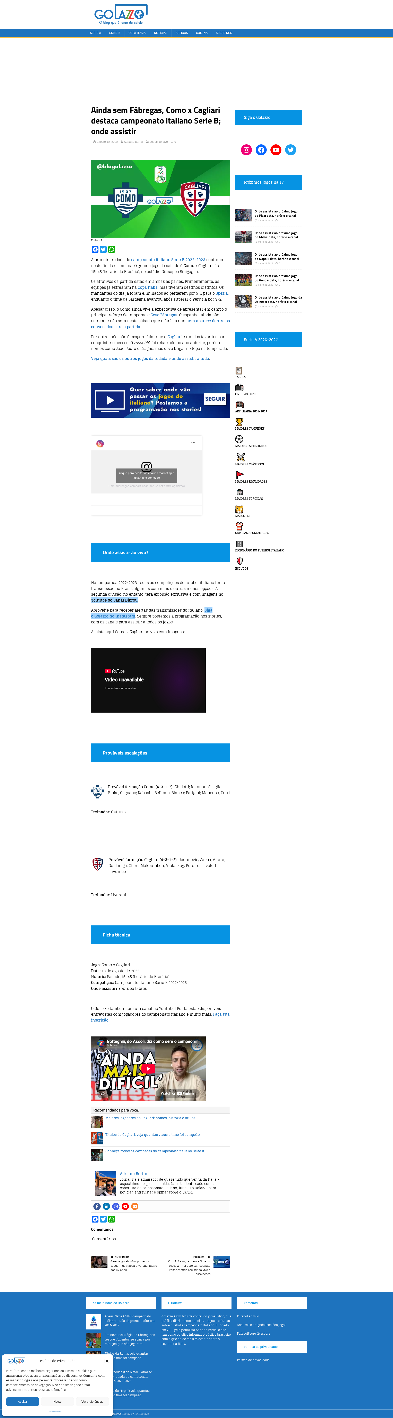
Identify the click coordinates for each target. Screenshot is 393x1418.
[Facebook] (97, 1206)
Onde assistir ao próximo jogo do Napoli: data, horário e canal (277, 256)
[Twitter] (290, 149)
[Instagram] (116, 1206)
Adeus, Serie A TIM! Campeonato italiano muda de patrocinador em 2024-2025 (130, 1321)
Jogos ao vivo (159, 141)
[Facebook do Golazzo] (261, 149)
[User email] (134, 1206)
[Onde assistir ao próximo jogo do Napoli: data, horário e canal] (243, 262)
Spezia (222, 293)
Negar (57, 1401)
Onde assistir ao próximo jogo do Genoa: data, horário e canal (277, 278)
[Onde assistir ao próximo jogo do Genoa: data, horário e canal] (243, 283)
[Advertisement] (196, 74)
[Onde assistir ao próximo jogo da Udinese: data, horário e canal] (243, 305)
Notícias (160, 32)
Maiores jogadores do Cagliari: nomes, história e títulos (150, 1118)
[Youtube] (125, 1206)
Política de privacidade (55, 1411)
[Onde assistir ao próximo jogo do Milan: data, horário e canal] (243, 240)
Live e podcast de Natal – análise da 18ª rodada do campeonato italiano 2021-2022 (128, 1377)
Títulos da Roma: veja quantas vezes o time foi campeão (127, 1356)
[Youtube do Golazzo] (275, 149)
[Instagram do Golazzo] (246, 149)
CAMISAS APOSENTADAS (252, 532)
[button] (107, 1361)
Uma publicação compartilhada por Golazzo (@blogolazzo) (146, 485)
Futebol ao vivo (248, 1316)
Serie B (114, 32)
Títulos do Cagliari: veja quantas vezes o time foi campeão (152, 1134)
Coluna (202, 32)
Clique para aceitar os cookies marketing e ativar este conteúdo (146, 475)
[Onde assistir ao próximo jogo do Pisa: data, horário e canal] (243, 219)
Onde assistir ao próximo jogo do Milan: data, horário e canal (276, 235)
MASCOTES (242, 515)
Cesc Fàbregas (164, 315)
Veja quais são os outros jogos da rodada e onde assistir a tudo (150, 358)
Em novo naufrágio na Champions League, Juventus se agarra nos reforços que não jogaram (130, 1339)
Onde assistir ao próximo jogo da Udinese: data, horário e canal (278, 299)
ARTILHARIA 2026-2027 (251, 411)
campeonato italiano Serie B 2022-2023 (168, 259)
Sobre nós (224, 32)
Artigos (182, 32)
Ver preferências (92, 1401)
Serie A (95, 32)
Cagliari (174, 336)
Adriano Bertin (133, 141)
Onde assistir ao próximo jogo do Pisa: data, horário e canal (276, 213)
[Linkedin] (106, 1206)
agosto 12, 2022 (107, 141)
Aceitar (22, 1401)
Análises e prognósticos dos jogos (261, 1324)
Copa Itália (137, 32)
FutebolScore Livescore (253, 1333)
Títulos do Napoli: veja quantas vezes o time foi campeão (127, 1393)
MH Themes (141, 1413)
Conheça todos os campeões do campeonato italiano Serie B (154, 1151)
